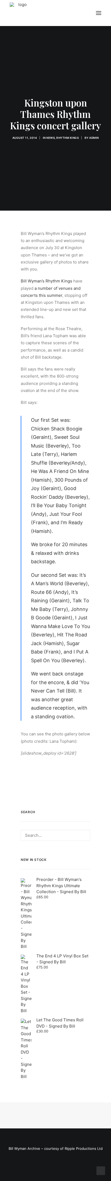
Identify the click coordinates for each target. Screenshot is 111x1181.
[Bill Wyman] (37, 13)
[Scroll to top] (100, 1170)
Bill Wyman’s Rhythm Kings (46, 281)
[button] (98, 13)
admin (94, 137)
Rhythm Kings (67, 137)
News (50, 137)
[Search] (55, 835)
